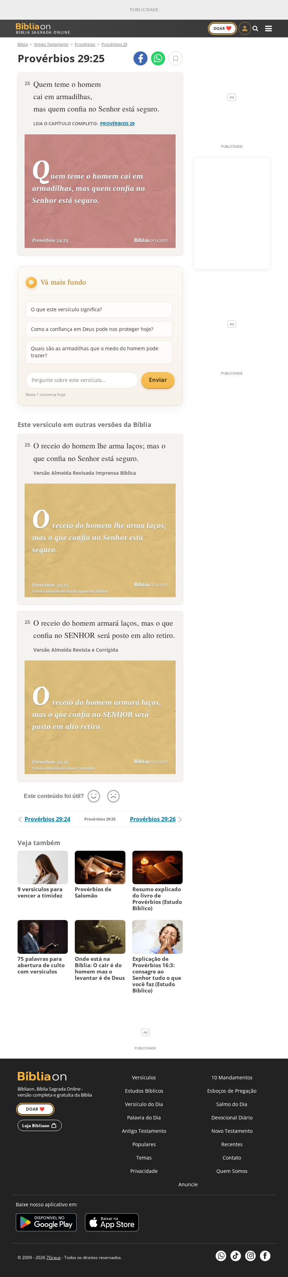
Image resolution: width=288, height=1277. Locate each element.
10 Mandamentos (232, 1077)
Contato (232, 1157)
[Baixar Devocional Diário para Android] (46, 1223)
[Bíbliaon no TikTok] (235, 1256)
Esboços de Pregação (231, 1090)
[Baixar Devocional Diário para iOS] (112, 1223)
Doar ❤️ (35, 1109)
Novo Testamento (232, 1131)
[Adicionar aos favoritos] (176, 58)
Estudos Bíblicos (144, 1090)
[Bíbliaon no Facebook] (265, 1256)
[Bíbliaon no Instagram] (250, 1256)
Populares (144, 1144)
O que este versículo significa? (66, 309)
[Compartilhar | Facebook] (140, 58)
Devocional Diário (232, 1117)
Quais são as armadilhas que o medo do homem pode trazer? (94, 352)
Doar (222, 28)
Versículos (144, 1077)
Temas (144, 1157)
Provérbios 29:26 (153, 819)
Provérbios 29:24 (47, 819)
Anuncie (188, 1184)
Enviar (158, 380)
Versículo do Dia (144, 1104)
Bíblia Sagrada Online (43, 32)
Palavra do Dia (144, 1117)
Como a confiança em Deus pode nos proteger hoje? (92, 329)
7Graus (53, 1257)
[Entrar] (244, 28)
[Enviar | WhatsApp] (158, 58)
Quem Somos (232, 1171)
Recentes (232, 1144)
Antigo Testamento (144, 1131)
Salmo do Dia (231, 1104)
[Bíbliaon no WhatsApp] (221, 1256)
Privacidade (144, 1171)
